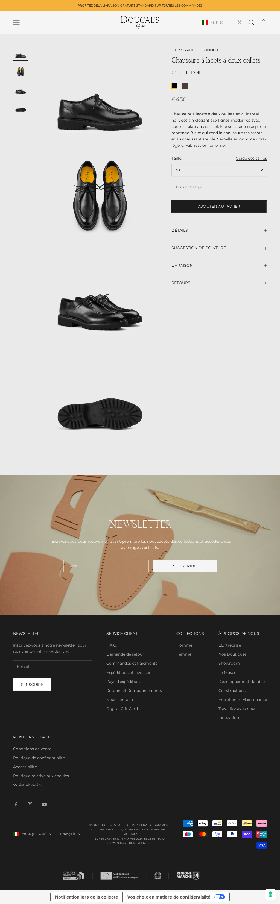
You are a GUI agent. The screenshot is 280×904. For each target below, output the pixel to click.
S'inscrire (32, 684)
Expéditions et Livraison (128, 672)
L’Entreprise (229, 645)
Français (68, 834)
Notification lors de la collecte (86, 897)
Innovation (228, 717)
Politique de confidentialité (39, 757)
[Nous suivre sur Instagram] (30, 804)
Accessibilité (25, 766)
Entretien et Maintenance (242, 699)
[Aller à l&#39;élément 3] (20, 89)
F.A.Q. (111, 645)
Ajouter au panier (219, 206)
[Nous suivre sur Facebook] (16, 804)
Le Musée (227, 672)
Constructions (232, 690)
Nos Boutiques (232, 654)
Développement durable (241, 681)
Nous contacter (121, 699)
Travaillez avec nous (237, 708)
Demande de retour (125, 654)
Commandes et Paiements (132, 663)
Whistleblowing (28, 785)
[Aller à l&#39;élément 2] (20, 72)
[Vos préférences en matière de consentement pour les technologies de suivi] (270, 894)
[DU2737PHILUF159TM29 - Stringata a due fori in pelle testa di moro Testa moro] (185, 86)
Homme (184, 645)
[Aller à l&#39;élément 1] (20, 54)
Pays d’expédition (123, 681)
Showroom (229, 663)
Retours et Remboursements (134, 690)
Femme (183, 654)
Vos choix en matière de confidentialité (169, 897)
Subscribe (185, 565)
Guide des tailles (251, 158)
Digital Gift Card (122, 708)
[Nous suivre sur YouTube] (44, 804)
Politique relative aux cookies (41, 775)
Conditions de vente (32, 748)
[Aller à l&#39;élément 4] (20, 108)
